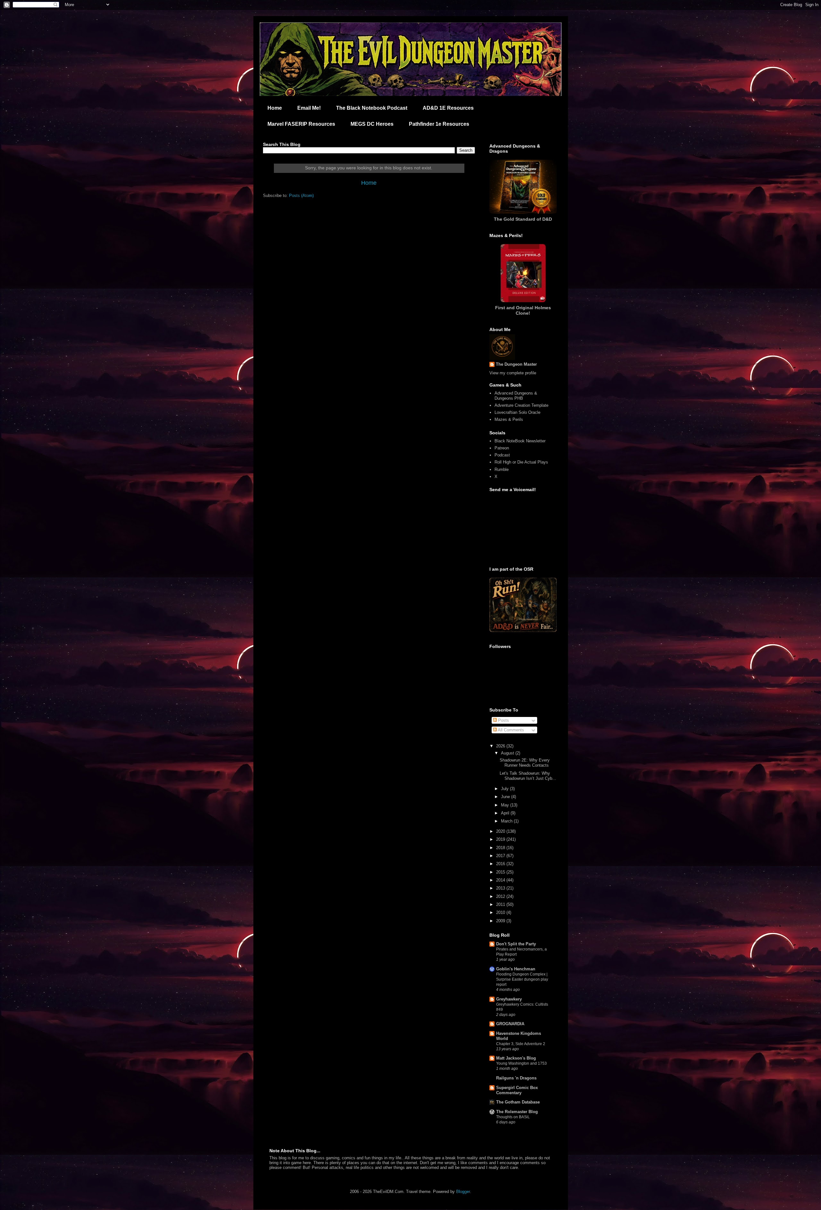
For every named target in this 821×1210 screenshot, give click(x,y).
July (505, 788)
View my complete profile (512, 373)
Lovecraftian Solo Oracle (517, 412)
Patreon (502, 448)
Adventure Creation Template (521, 405)
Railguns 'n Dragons (516, 1078)
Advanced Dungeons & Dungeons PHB (516, 396)
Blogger (463, 1191)
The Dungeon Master (516, 364)
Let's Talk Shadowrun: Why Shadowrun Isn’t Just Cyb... (528, 776)
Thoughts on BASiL (513, 1117)
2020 (501, 831)
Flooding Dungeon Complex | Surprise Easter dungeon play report (522, 979)
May (505, 805)
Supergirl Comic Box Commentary (517, 1090)
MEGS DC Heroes (372, 124)
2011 (501, 904)
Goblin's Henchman (515, 969)
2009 (501, 920)
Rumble (502, 469)
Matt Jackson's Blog (516, 1058)
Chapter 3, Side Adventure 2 (520, 1044)
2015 (501, 872)
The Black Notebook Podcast (371, 108)
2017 (501, 855)
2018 (501, 847)
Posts (503, 720)
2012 (501, 896)
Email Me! (309, 108)
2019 (501, 839)
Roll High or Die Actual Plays (521, 462)
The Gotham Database (518, 1102)
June (506, 796)
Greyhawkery (509, 999)
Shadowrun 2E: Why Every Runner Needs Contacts (525, 763)
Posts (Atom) (301, 195)
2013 (501, 888)
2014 (501, 880)
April (506, 813)
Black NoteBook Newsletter (520, 441)
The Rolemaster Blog (517, 1111)
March (507, 821)
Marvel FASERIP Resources (301, 124)
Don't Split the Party (516, 944)
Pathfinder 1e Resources (439, 124)
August (508, 753)
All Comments (510, 730)
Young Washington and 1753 (521, 1063)
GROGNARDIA (510, 1023)
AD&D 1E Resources (448, 108)
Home (274, 108)
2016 (501, 863)
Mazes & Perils (509, 419)
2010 (501, 912)
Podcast (502, 455)
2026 (501, 746)
